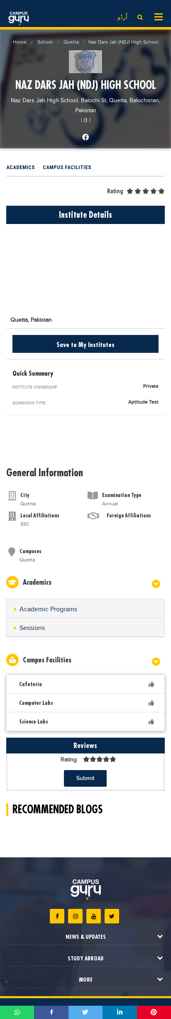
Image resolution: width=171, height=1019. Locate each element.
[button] (85, 610)
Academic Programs (48, 609)
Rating (115, 191)
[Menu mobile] (158, 16)
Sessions (32, 628)
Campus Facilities (67, 167)
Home (20, 42)
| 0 (84, 120)
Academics (20, 167)
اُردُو (122, 17)
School (45, 42)
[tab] (85, 608)
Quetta (71, 42)
